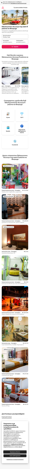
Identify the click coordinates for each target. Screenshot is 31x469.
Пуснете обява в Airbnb (20, 7)
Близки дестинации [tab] (7, 416)
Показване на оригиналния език (18, 3)
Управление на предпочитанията (15, 459)
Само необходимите (15, 455)
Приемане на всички (15, 452)
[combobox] (15, 37)
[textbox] (8, 42)
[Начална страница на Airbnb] (3, 7)
